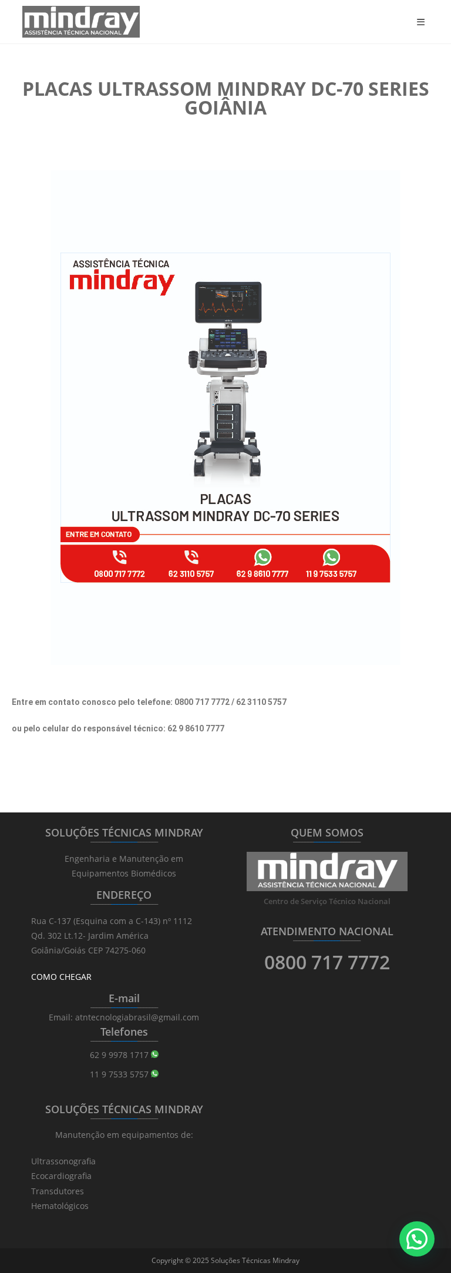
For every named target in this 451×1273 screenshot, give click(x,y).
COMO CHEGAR (61, 976)
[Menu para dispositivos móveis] (423, 22)
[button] (417, 1239)
